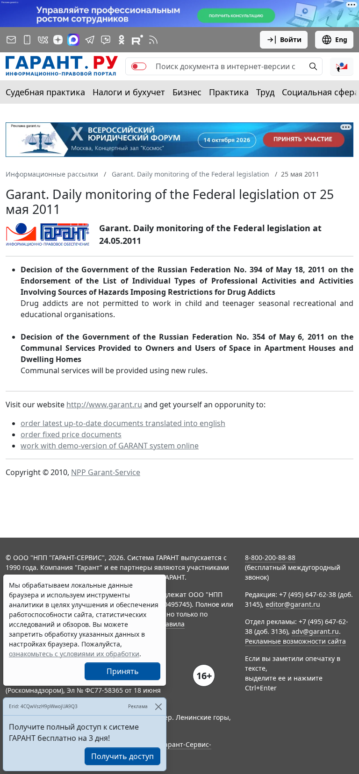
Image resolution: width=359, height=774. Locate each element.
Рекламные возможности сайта (295, 641)
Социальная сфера (320, 92)
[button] (341, 66)
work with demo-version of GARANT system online (110, 445)
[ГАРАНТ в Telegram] (89, 39)
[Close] (158, 706)
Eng (341, 39)
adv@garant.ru (315, 631)
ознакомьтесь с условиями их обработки (74, 653)
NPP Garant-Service (105, 472)
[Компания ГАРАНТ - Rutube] (137, 39)
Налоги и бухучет (129, 92)
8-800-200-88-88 (270, 557)
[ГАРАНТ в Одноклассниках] (121, 39)
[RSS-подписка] (153, 39)
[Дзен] (58, 39)
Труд (265, 92)
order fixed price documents (71, 434)
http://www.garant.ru (104, 404)
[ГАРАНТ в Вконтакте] (43, 39)
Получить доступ (122, 756)
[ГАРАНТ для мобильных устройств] (27, 39)
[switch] (138, 66)
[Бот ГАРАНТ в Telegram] (105, 39)
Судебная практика (45, 92)
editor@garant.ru (293, 604)
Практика (229, 92)
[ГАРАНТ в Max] (73, 40)
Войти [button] (291, 39)
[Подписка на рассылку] (11, 39)
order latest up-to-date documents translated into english (123, 423)
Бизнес (186, 92)
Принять (123, 671)
